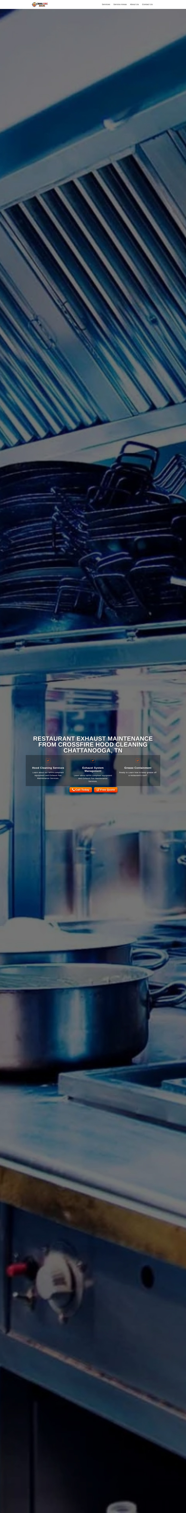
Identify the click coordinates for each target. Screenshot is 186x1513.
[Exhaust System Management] (93, 760)
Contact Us (147, 4)
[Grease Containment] (138, 760)
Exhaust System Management (93, 769)
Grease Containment (137, 767)
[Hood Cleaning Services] (48, 760)
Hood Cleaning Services (48, 767)
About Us (134, 4)
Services (106, 4)
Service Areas (120, 4)
